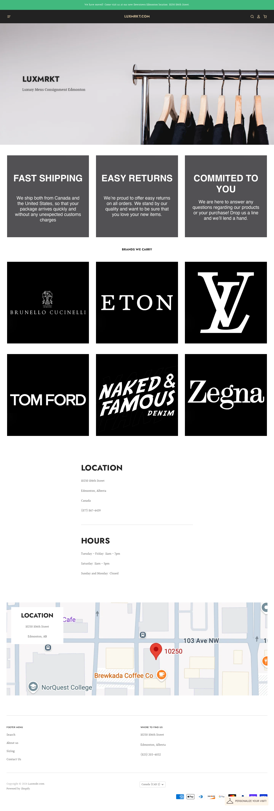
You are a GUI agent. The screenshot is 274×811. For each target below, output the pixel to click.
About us (12, 743)
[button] (246, 800)
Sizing (11, 751)
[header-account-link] (257, 16)
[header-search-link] (251, 16)
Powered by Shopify (18, 789)
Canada (150, 784)
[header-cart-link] (263, 16)
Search (11, 734)
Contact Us (14, 759)
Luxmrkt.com (137, 16)
